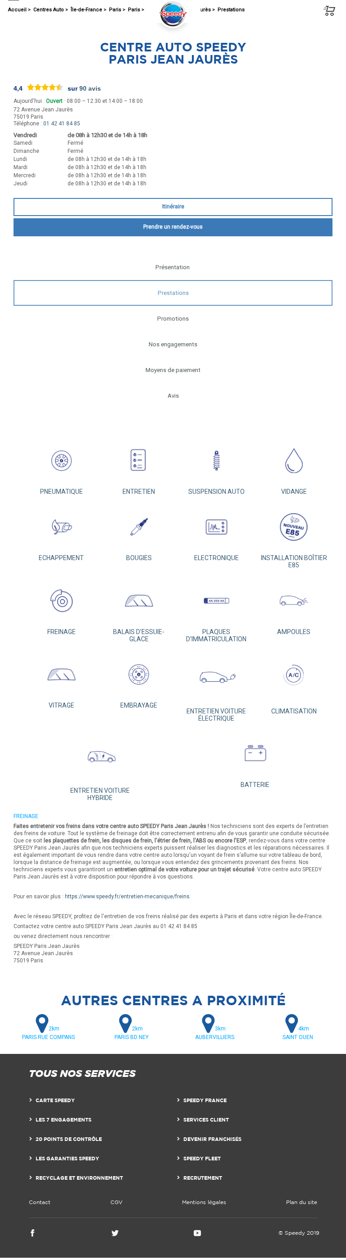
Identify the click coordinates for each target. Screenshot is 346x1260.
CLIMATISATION (294, 711)
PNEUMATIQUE (61, 491)
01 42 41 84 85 (61, 123)
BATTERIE (255, 784)
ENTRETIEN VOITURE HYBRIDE (100, 794)
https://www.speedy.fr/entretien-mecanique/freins (127, 896)
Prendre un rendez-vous (173, 227)
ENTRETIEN (139, 491)
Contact (39, 1202)
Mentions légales (204, 1202)
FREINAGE (61, 631)
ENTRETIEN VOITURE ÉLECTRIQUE (216, 715)
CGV (116, 1202)
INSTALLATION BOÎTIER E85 (294, 561)
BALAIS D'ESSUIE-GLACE (138, 635)
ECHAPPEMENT (61, 557)
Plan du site (301, 1202)
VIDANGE (294, 491)
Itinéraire (173, 206)
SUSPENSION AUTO (216, 491)
